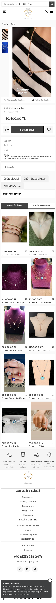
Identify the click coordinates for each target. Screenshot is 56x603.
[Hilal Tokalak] (28, 13)
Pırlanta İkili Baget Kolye (12, 350)
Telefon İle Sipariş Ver (43, 100)
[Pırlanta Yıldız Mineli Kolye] (41, 277)
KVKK (28, 530)
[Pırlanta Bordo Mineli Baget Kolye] (14, 373)
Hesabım (28, 515)
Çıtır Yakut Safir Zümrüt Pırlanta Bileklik (11, 254)
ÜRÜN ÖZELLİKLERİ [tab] (35, 179)
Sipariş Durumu (28, 501)
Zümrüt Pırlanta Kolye (38, 254)
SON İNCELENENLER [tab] (41, 205)
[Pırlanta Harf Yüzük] (41, 421)
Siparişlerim (28, 497)
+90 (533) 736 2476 (28, 556)
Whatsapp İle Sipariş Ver (16, 100)
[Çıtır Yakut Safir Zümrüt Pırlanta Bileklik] (14, 229)
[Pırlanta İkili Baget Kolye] (14, 325)
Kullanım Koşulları (28, 534)
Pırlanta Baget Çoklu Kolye (13, 302)
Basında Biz (28, 545)
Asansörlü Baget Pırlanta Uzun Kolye (39, 350)
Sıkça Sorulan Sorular (28, 525)
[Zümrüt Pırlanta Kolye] (41, 229)
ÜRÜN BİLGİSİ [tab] (11, 179)
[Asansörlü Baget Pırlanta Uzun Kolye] (41, 325)
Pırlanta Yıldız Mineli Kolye (40, 302)
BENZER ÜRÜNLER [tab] (15, 205)
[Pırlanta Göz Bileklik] (14, 421)
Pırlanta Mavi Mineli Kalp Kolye (39, 398)
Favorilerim (28, 506)
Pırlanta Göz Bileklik (10, 446)
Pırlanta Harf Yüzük (37, 446)
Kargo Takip (28, 510)
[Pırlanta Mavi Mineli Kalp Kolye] (41, 373)
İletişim (28, 550)
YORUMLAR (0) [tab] (12, 185)
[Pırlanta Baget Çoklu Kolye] (14, 277)
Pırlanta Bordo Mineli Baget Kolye (13, 398)
